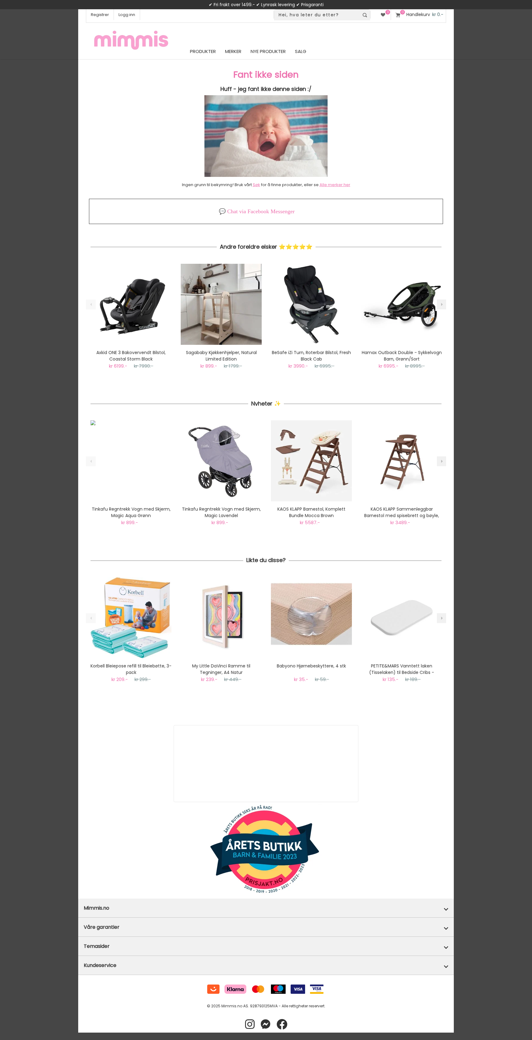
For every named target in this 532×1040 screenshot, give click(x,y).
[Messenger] (265, 1024)
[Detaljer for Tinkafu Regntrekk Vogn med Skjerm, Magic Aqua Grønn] (131, 460)
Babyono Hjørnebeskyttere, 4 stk (311, 666)
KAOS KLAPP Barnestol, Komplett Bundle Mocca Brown (311, 512)
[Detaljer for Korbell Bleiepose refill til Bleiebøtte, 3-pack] (131, 617)
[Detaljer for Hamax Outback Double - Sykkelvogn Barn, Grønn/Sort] (401, 304)
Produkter (203, 51)
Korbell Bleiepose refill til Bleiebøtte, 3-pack (131, 669)
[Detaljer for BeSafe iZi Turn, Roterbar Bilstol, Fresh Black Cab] (311, 304)
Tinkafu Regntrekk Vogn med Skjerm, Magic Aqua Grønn (131, 512)
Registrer (100, 15)
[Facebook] (281, 1024)
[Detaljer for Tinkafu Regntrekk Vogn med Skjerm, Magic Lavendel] (221, 460)
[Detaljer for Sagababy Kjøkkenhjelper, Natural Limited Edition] (221, 304)
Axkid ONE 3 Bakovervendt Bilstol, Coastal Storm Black (131, 355)
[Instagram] (250, 1024)
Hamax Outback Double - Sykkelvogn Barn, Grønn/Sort (402, 355)
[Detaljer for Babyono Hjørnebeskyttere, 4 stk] (311, 617)
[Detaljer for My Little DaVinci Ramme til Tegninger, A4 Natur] (221, 617)
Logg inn (127, 15)
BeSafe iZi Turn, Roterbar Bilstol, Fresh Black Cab (311, 355)
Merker (233, 51)
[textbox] (316, 15)
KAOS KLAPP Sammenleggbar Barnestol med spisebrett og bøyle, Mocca (401, 512)
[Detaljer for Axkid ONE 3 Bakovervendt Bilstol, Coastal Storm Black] (131, 304)
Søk (256, 185)
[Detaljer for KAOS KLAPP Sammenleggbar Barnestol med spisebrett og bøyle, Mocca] (401, 460)
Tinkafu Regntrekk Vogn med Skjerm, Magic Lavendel (221, 512)
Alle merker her (335, 185)
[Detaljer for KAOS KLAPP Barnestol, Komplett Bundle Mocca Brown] (311, 460)
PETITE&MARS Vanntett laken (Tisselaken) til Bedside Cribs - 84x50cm (401, 669)
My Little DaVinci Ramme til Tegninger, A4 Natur (221, 669)
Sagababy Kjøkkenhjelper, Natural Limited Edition (221, 355)
